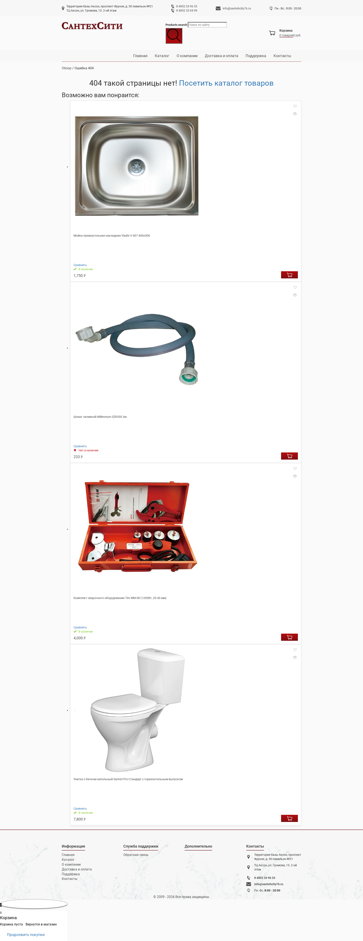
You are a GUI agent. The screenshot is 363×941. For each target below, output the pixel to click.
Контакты (282, 56)
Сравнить (80, 265)
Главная (140, 56)
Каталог (162, 56)
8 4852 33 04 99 (186, 10)
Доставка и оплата (221, 56)
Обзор (66, 68)
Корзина (286, 31)
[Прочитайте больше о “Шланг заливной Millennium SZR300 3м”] (289, 456)
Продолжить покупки (26, 934)
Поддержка (256, 56)
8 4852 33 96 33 (186, 6)
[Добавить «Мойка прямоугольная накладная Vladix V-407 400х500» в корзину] (289, 274)
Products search (176, 24)
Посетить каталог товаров (226, 83)
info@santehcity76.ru (237, 8)
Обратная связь (136, 855)
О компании (187, 56)
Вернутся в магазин (41, 924)
